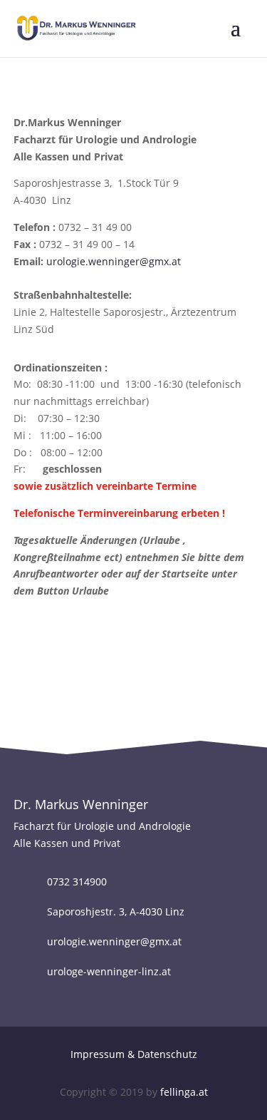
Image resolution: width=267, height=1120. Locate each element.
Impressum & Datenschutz (133, 1054)
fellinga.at (184, 1092)
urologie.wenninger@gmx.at (113, 261)
